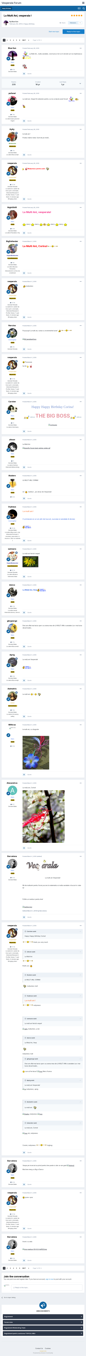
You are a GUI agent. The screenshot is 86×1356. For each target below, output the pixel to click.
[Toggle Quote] (26, 931)
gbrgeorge (12, 621)
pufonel (12, 93)
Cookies (48, 1348)
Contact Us (39, 1348)
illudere (12, 476)
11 (13, 461)
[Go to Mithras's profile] (12, 732)
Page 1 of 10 (37, 40)
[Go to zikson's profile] (12, 447)
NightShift (12, 207)
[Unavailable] (30, 561)
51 (13, 423)
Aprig (12, 655)
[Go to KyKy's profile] (12, 136)
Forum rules (8, 1322)
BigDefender (12, 241)
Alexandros (12, 783)
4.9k (13, 676)
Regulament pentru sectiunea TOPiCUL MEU (19, 1333)
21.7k (13, 570)
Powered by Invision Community (43, 1353)
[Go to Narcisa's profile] (12, 333)
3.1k (13, 150)
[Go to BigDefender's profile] (12, 248)
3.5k (13, 746)
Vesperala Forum (11, 2)
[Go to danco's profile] (12, 592)
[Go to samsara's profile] (12, 556)
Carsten (12, 401)
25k (13, 347)
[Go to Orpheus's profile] (12, 514)
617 (13, 804)
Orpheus (12, 507)
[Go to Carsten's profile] (12, 409)
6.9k (13, 497)
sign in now (49, 1279)
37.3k (13, 184)
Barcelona (12, 856)
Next (24, 40)
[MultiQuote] (24, 73)
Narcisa (12, 325)
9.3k (13, 877)
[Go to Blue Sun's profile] (6, 22)
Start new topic (54, 31)
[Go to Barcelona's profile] (12, 863)
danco (12, 585)
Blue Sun (15, 21)
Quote (29, 73)
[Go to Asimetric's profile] (12, 696)
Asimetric (12, 689)
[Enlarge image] (26, 54)
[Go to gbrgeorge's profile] (12, 628)
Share (63, 23)
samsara (12, 549)
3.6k (13, 228)
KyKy (12, 129)
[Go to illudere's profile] (12, 483)
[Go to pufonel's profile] (12, 100)
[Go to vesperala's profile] (12, 170)
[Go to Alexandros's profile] (12, 790)
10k (13, 262)
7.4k (13, 114)
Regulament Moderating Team (14, 1328)
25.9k (13, 528)
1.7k (13, 642)
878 (13, 69)
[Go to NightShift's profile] (12, 215)
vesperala (12, 163)
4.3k (13, 606)
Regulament (8, 1316)
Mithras (12, 725)
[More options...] (81, 48)
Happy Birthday (29, 24)
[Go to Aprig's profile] (12, 662)
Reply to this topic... (22, 1287)
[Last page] (28, 40)
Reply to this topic (73, 31)
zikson (12, 439)
